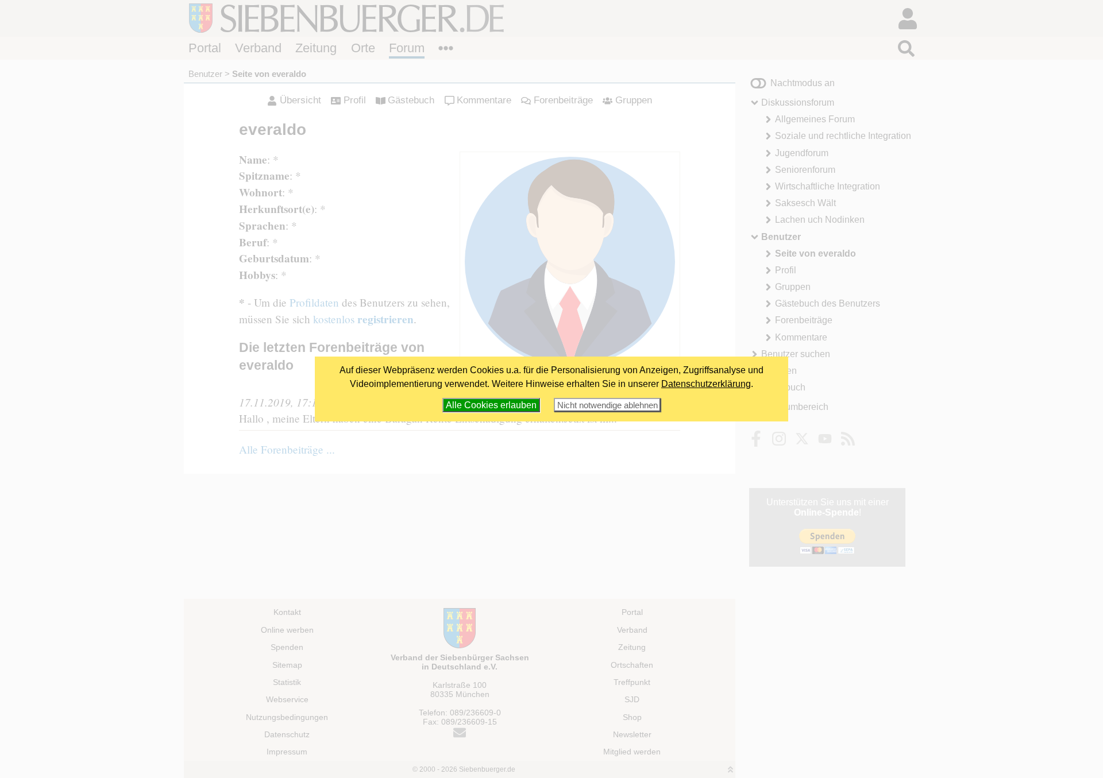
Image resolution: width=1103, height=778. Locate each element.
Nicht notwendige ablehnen (607, 405)
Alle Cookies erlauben (491, 405)
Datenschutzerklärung (706, 384)
